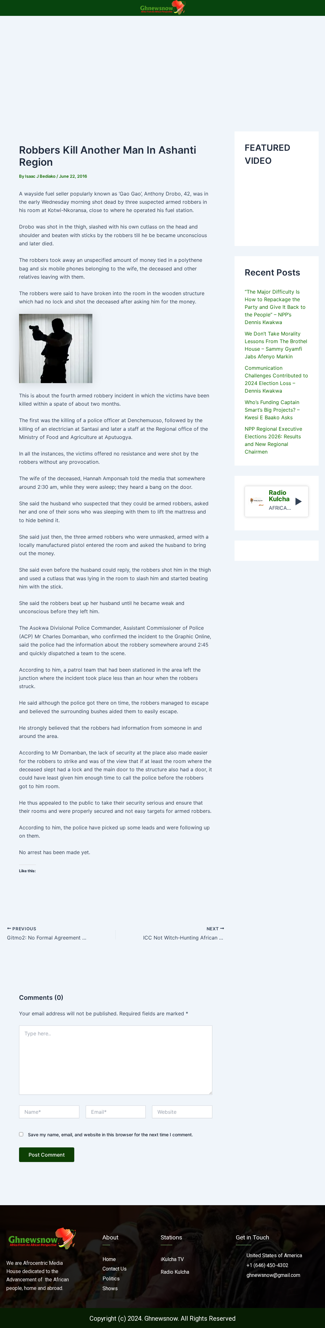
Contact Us (115, 1269)
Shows (110, 1288)
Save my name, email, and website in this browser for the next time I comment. (110, 1134)
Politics (111, 1279)
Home (109, 1259)
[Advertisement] (162, 63)
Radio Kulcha (175, 1272)
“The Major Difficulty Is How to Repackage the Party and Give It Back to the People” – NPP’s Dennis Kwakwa (275, 307)
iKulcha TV (172, 1259)
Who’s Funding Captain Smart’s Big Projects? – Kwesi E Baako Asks (272, 410)
